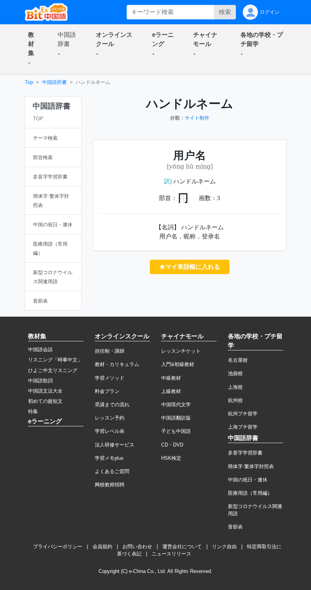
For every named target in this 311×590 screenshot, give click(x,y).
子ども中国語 (176, 431)
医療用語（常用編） (250, 493)
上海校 (235, 387)
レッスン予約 (109, 418)
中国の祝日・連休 (247, 480)
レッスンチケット (181, 351)
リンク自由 (224, 546)
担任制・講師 (109, 351)
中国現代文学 (176, 404)
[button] (34, 49)
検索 (225, 12)
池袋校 (235, 373)
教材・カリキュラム (117, 364)
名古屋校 (238, 360)
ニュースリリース (171, 554)
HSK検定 (171, 458)
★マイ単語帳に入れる (189, 266)
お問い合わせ (137, 546)
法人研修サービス (114, 445)
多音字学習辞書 (245, 453)
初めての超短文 (45, 401)
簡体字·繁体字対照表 (251, 466)
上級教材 (171, 391)
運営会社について (182, 546)
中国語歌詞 (40, 380)
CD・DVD (172, 445)
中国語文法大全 (45, 391)
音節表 (235, 527)
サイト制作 (197, 118)
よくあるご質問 (112, 471)
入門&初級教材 (177, 364)
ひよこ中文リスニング (52, 370)
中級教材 (171, 378)
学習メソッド (109, 378)
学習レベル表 (109, 431)
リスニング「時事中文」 (55, 360)
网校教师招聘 (109, 484)
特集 (33, 411)
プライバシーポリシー (57, 546)
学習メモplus (109, 458)
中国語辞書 (54, 82)
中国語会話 (40, 349)
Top (29, 82)
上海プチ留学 (243, 427)
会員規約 (102, 546)
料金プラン (107, 391)
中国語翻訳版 (176, 418)
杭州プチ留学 (243, 413)
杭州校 (235, 400)
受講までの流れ (112, 404)
